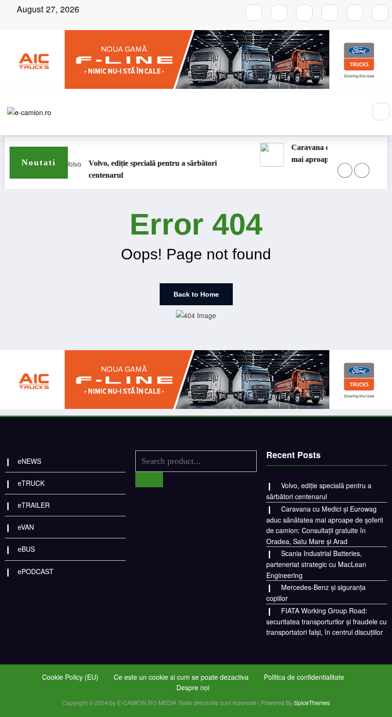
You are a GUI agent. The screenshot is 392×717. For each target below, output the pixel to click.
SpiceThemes (312, 702)
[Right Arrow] (362, 170)
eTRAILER (34, 505)
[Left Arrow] (345, 170)
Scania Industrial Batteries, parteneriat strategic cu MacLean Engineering (275, 169)
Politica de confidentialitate (304, 677)
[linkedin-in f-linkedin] (380, 12)
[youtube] (304, 12)
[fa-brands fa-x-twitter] (329, 12)
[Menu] (352, 112)
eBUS (26, 549)
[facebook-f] (253, 12)
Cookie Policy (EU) (70, 677)
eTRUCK (31, 483)
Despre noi (192, 687)
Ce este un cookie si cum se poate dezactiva (181, 677)
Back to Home (196, 294)
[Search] (381, 112)
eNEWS (29, 461)
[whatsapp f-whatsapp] (355, 12)
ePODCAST (36, 571)
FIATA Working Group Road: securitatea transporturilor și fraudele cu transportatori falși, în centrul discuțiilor (326, 621)
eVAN (26, 527)
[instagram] (279, 12)
